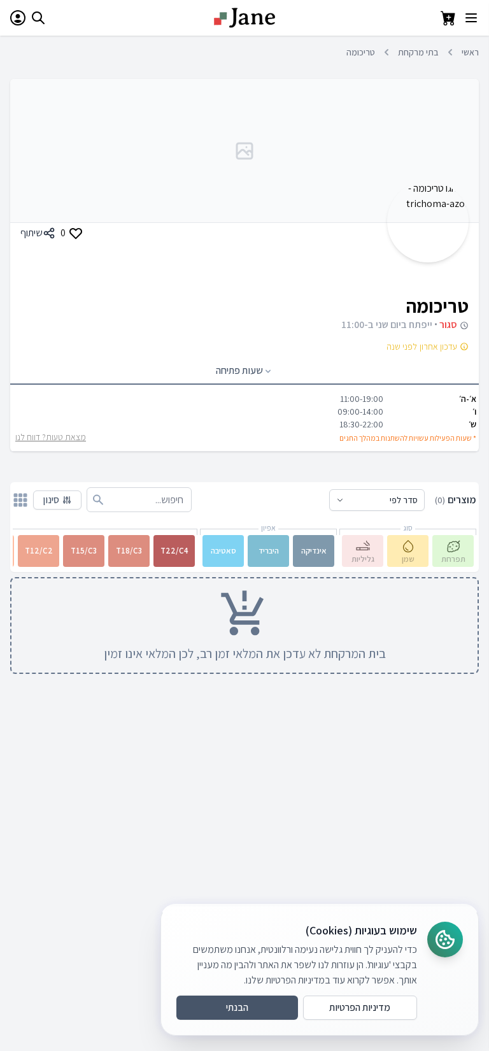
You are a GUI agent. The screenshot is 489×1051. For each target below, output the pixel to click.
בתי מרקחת (418, 52)
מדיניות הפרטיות (359, 1007)
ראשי (470, 52)
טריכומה (360, 52)
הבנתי (237, 1007)
